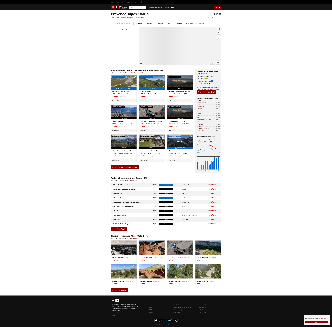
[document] (316, 319)
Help (150, 307)
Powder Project (201, 310)
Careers (114, 315)
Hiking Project (201, 305)
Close (316, 322)
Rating (169, 24)
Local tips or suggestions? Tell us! (213, 17)
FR (117, 17)
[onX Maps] (115, 302)
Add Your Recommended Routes (137, 72)
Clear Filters (200, 24)
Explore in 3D (115, 100)
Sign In (218, 7)
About (151, 305)
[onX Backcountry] (144, 2)
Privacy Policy (323, 318)
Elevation (179, 24)
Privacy (174, 324)
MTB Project (177, 312)
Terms (169, 324)
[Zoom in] (218, 36)
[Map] (180, 46)
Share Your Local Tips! (206, 92)
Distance (150, 24)
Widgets (151, 310)
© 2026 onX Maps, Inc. (161, 324)
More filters (190, 24)
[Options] (218, 62)
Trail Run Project (202, 307)
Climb (112, 2)
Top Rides (166, 7)
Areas (112, 17)
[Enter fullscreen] (218, 29)
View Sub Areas (139, 17)
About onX (115, 313)
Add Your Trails (133, 180)
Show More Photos (119, 290)
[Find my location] (218, 32)
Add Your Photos (134, 238)
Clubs (151, 312)
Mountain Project (178, 310)
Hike (123, 2)
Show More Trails (118, 229)
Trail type (160, 24)
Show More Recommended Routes (125, 167)
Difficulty (139, 24)
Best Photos (158, 7)
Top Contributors (178, 305)
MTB (118, 2)
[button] (214, 14)
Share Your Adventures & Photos (182, 307)
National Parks (201, 312)
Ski (135, 2)
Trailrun (129, 2)
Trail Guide (150, 7)
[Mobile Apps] (172, 7)
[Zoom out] (218, 38)
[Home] (120, 7)
